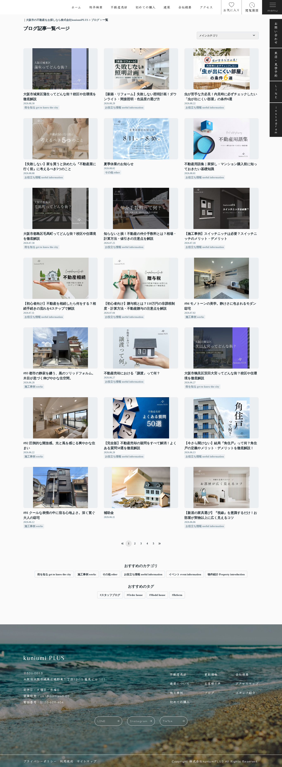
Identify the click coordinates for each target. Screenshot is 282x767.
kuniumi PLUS (44, 657)
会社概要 (185, 7)
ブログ (209, 693)
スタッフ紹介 (246, 693)
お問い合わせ (276, 33)
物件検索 (96, 7)
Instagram (276, 120)
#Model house (157, 595)
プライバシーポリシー (40, 761)
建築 (167, 7)
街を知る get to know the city (54, 574)
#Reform (177, 595)
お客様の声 (212, 683)
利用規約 (66, 761)
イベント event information (185, 574)
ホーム (76, 7)
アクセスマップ (247, 683)
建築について (180, 683)
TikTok (168, 721)
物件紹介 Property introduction (226, 574)
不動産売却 (119, 7)
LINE (276, 91)
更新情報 (211, 674)
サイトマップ (87, 761)
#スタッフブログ (110, 595)
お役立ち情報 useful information (143, 574)
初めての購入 (145, 7)
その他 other (110, 574)
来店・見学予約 (276, 64)
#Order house (135, 595)
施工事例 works (87, 574)
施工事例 (176, 693)
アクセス (206, 7)
